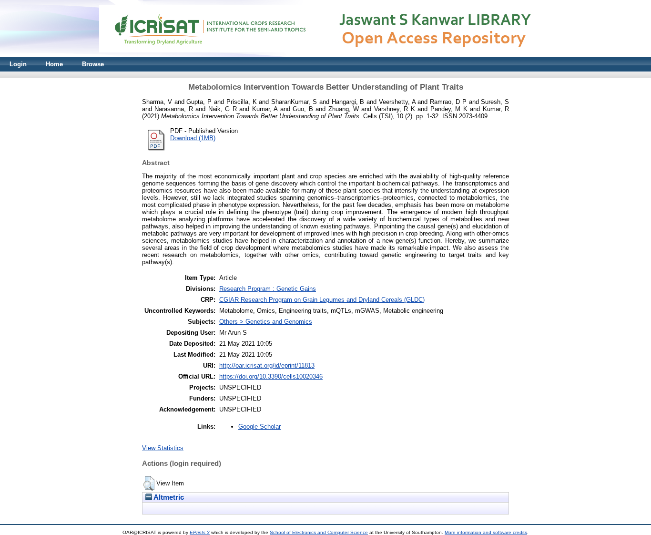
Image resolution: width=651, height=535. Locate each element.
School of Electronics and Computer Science (319, 532)
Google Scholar (259, 426)
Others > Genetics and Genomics (265, 321)
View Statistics (162, 448)
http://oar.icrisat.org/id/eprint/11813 (267, 365)
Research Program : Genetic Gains (267, 288)
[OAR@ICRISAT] (325, 55)
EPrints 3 (200, 532)
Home (54, 64)
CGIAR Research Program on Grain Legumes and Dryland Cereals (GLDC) (322, 299)
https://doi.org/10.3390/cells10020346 (271, 376)
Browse (93, 64)
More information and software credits (486, 532)
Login (18, 64)
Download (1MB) (192, 138)
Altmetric (168, 497)
